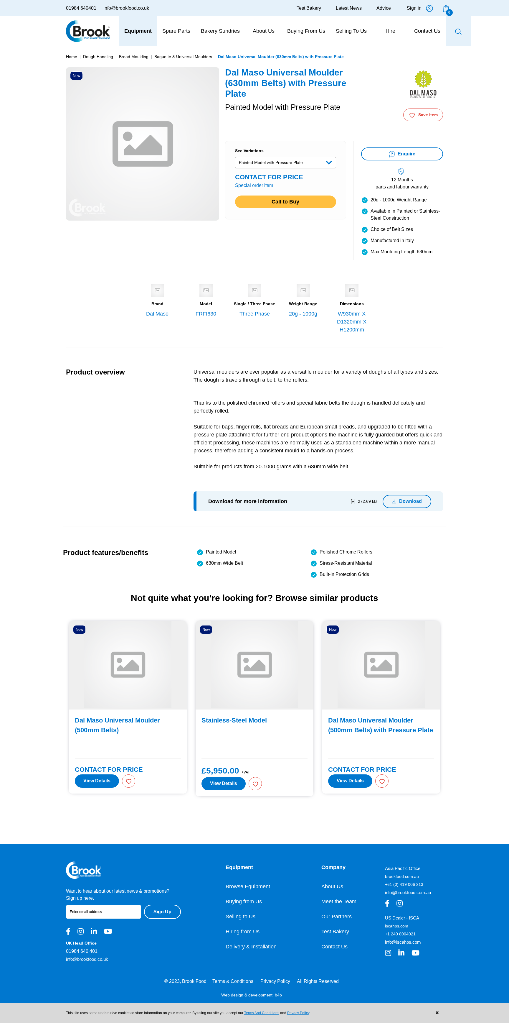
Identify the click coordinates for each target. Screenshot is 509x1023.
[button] (128, 781)
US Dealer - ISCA (402, 917)
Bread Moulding (133, 56)
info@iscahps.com (403, 942)
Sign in (414, 8)
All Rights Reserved (318, 981)
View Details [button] (96, 780)
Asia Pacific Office (402, 868)
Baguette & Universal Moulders (183, 56)
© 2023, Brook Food (185, 981)
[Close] (437, 1013)
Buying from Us (244, 901)
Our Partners (336, 916)
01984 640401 (81, 8)
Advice (383, 8)
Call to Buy (285, 202)
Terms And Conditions (261, 1013)
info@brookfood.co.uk (126, 8)
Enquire (405, 153)
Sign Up (162, 911)
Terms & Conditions (232, 981)
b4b (278, 995)
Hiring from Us (243, 932)
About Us (332, 886)
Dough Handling (98, 56)
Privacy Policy (275, 981)
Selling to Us (240, 916)
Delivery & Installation (251, 947)
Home (71, 56)
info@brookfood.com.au (408, 892)
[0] (446, 8)
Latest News (349, 8)
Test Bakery (309, 8)
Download (410, 501)
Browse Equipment (248, 886)
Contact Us (334, 947)
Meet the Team (338, 901)
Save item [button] (428, 114)
